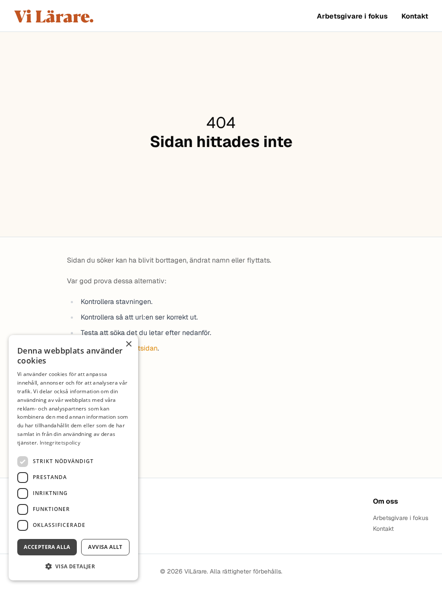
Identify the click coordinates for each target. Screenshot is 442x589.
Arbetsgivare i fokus (352, 16)
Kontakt (414, 16)
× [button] (128, 344)
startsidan (142, 348)
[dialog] (73, 457)
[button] (73, 566)
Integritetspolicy (60, 442)
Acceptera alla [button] (47, 547)
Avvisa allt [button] (105, 547)
